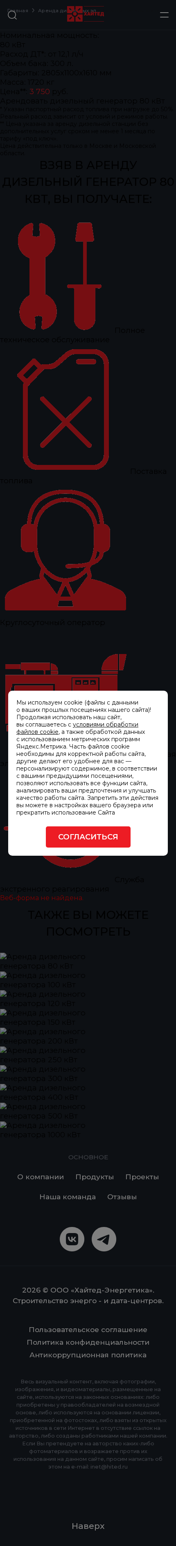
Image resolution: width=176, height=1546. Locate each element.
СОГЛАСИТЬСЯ (88, 836)
